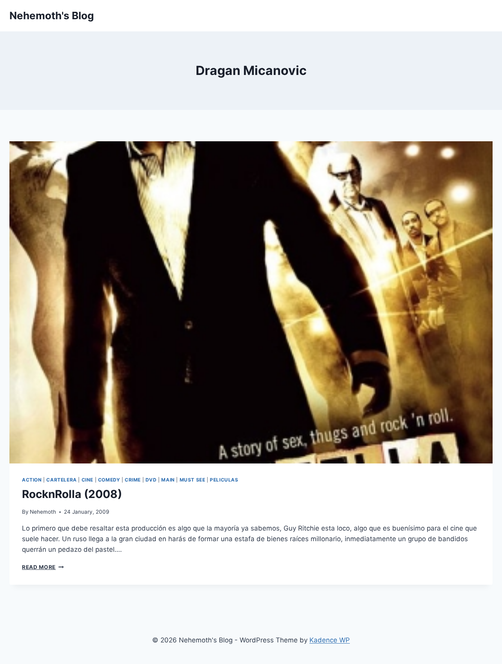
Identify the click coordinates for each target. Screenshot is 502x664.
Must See (193, 480)
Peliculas (224, 480)
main (168, 480)
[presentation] (251, 302)
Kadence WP (329, 640)
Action (32, 480)
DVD (151, 480)
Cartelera (61, 480)
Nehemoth (43, 512)
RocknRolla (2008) (72, 494)
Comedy (109, 480)
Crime (133, 480)
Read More (43, 567)
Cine (87, 480)
